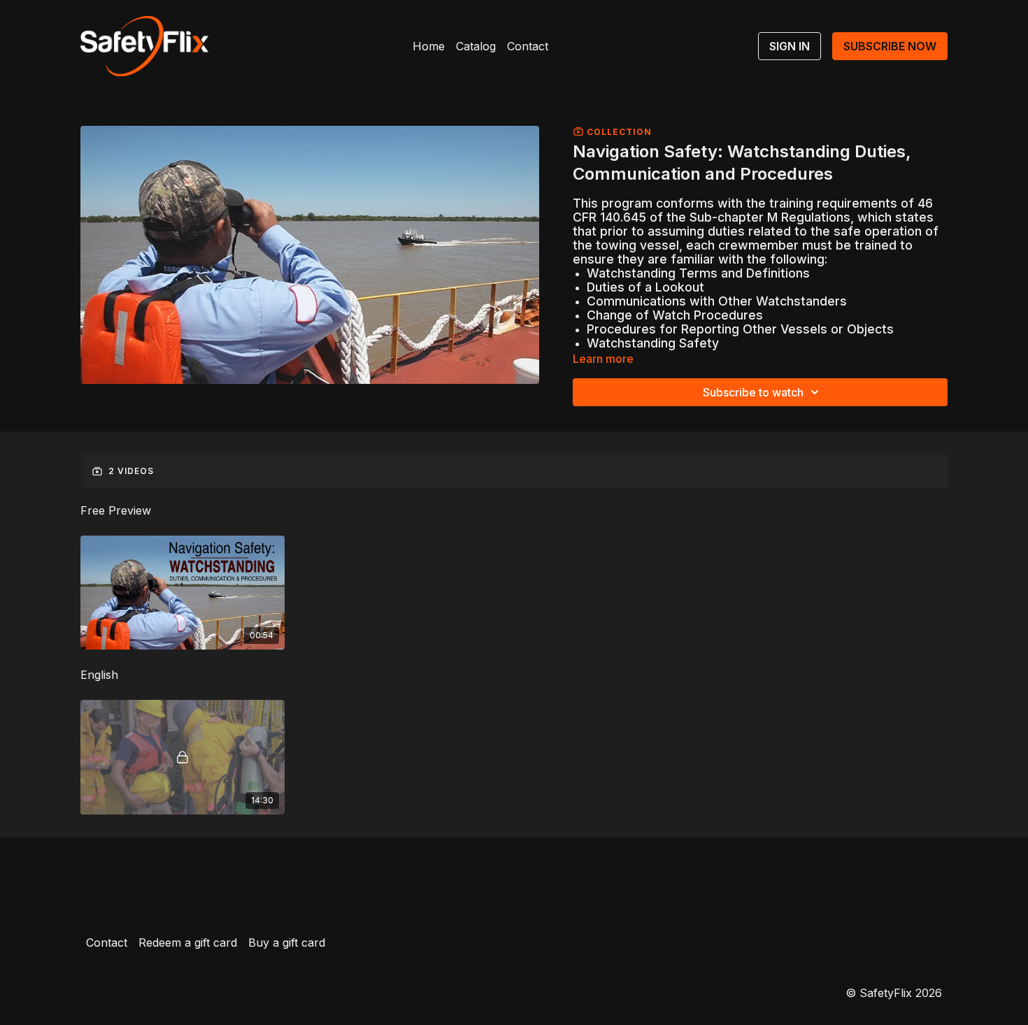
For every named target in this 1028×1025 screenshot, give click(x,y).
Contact (527, 46)
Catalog (476, 46)
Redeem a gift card (187, 942)
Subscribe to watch (753, 392)
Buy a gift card (286, 942)
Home (429, 46)
